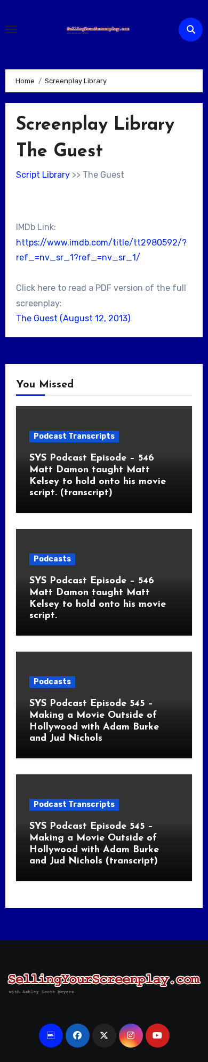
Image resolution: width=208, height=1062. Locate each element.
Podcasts (52, 559)
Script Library (43, 175)
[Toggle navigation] (11, 29)
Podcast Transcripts (74, 436)
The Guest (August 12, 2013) (73, 318)
